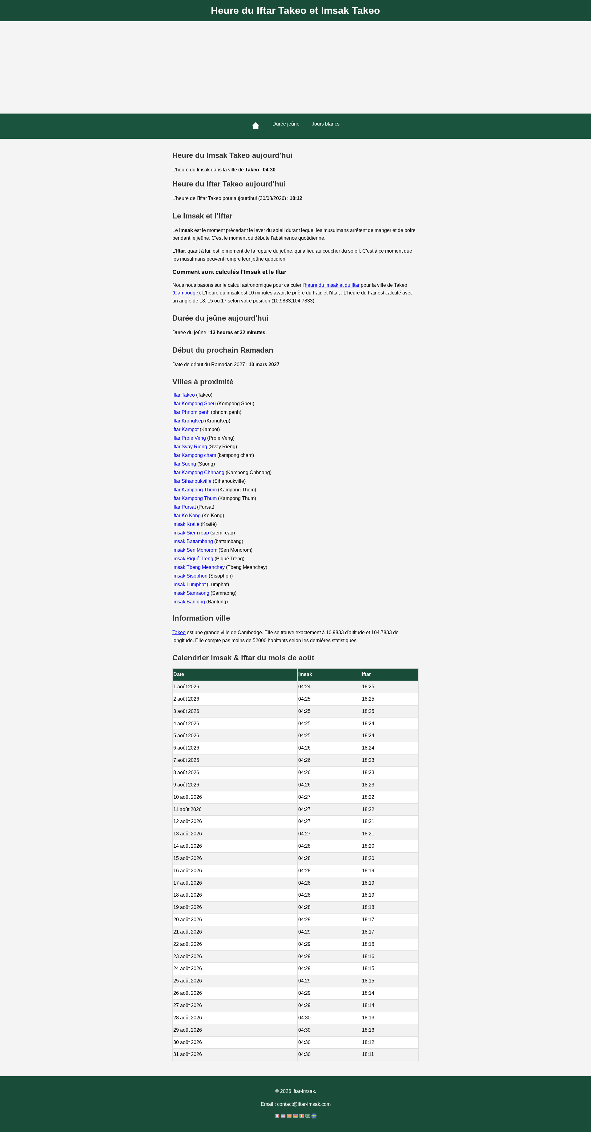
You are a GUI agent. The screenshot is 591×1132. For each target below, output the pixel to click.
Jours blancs (326, 123)
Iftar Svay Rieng (190, 446)
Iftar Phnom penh (191, 412)
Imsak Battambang (193, 541)
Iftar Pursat (184, 507)
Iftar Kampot (186, 429)
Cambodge (186, 292)
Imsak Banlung (189, 601)
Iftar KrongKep (188, 420)
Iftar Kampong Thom (195, 489)
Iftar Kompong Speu (194, 403)
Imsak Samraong (191, 593)
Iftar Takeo (184, 395)
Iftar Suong (184, 463)
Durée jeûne (286, 123)
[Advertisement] (295, 67)
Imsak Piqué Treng (193, 558)
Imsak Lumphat (189, 584)
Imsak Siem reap (191, 532)
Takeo (179, 632)
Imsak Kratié (186, 524)
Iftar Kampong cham (194, 455)
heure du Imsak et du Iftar (332, 285)
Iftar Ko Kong (187, 515)
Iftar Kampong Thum (195, 498)
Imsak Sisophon (190, 575)
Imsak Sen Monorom (195, 550)
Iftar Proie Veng (189, 438)
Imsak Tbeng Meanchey (199, 567)
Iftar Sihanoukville (192, 481)
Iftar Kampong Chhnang (199, 472)
